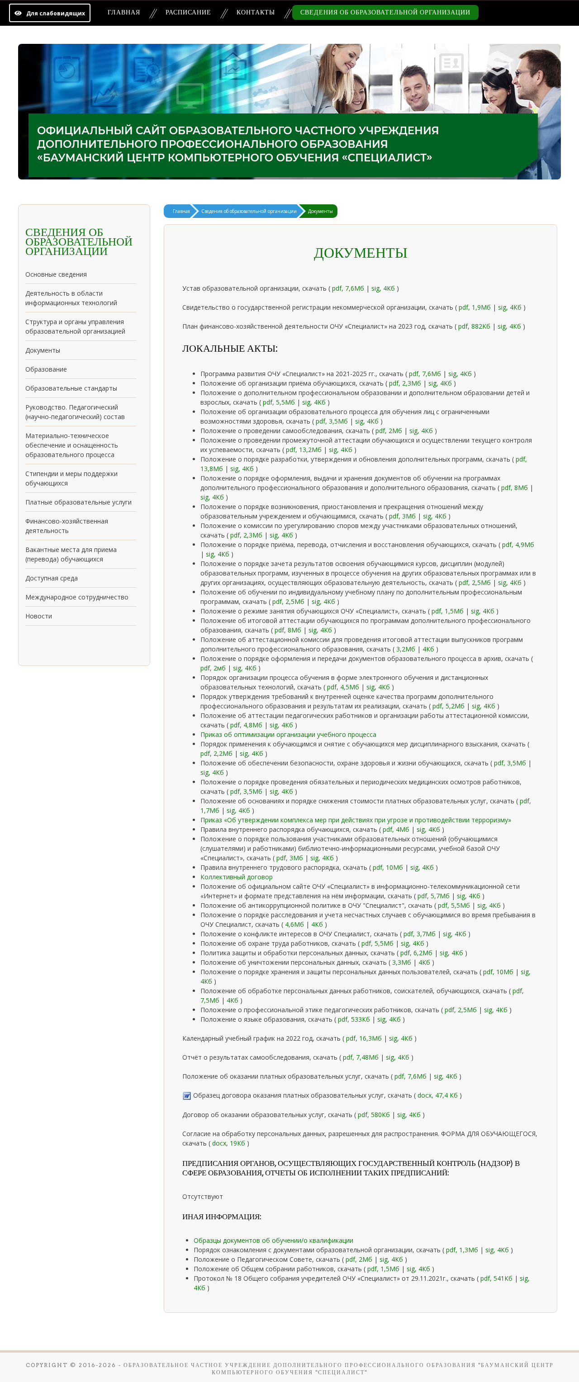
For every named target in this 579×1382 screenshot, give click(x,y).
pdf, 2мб (214, 668)
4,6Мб (295, 924)
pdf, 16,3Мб (364, 1038)
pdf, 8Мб (515, 487)
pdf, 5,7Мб (434, 895)
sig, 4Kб (314, 402)
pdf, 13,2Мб (304, 449)
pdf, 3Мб (290, 858)
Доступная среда (51, 578)
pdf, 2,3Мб (406, 383)
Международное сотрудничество (76, 597)
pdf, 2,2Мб (217, 753)
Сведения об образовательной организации (385, 12)
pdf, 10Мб (389, 867)
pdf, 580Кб (374, 1114)
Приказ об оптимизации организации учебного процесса (288, 734)
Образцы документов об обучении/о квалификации (273, 1240)
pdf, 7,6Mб (411, 1076)
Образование (46, 369)
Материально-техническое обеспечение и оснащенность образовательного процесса (71, 445)
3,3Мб (402, 962)
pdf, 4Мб (397, 829)
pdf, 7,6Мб (349, 288)
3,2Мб (406, 649)
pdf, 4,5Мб (344, 687)
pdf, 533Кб (355, 1019)
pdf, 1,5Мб (448, 611)
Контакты (256, 12)
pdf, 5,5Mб (280, 402)
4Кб (429, 649)
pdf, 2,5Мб (476, 582)
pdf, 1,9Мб (476, 307)
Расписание (188, 12)
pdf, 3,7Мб (420, 933)
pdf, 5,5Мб (455, 905)
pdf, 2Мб (389, 430)
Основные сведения (56, 274)
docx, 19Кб (229, 1143)
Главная (124, 12)
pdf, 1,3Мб (463, 1249)
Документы (42, 350)
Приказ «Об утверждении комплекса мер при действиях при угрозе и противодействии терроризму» (355, 820)
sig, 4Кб (384, 288)
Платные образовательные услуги (78, 502)
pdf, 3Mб (403, 516)
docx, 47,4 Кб (439, 1095)
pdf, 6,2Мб (417, 952)
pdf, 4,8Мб (247, 725)
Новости (38, 616)
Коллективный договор (236, 877)
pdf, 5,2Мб (449, 706)
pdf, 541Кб (497, 1278)
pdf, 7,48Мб (361, 1057)
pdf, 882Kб (475, 326)
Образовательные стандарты (71, 388)
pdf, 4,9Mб (518, 544)
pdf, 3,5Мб (333, 421)
